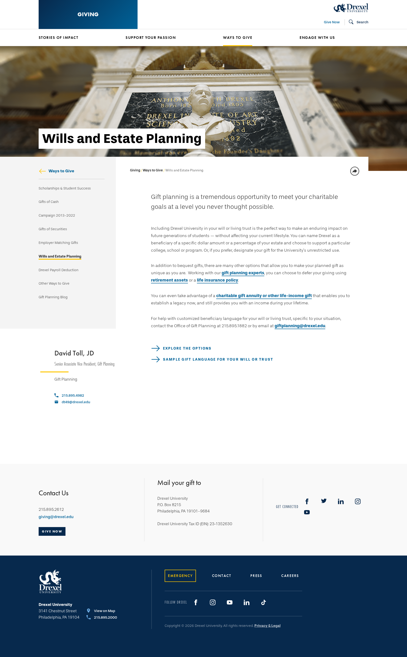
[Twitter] (324, 501)
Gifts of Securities (53, 229)
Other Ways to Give (54, 284)
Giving (88, 14)
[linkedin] (341, 501)
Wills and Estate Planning (60, 256)
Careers (290, 575)
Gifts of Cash (49, 202)
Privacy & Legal (267, 626)
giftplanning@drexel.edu (300, 325)
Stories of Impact (58, 37)
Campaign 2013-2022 (57, 216)
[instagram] (358, 501)
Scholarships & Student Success (65, 188)
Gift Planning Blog (53, 297)
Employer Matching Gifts (58, 243)
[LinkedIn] (246, 602)
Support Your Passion (151, 37)
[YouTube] (307, 512)
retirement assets (169, 280)
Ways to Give (61, 171)
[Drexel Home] (351, 7)
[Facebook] (307, 501)
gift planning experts (243, 272)
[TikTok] (263, 602)
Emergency (180, 575)
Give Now (332, 22)
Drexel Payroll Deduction (58, 270)
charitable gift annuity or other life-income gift (264, 295)
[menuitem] (75, 37)
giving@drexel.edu (56, 516)
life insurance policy (217, 280)
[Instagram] (213, 602)
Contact (221, 575)
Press (256, 575)
